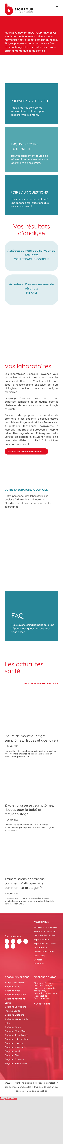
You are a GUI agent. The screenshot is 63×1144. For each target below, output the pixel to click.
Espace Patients (42, 939)
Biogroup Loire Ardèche (17, 1039)
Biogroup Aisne (12, 986)
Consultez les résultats (45, 935)
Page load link (8, 1098)
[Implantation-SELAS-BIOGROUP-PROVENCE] (31, 326)
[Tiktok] (25, 941)
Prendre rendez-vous (44, 931)
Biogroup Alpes (12, 990)
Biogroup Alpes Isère (15, 994)
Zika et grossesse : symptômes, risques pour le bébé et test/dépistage (29, 809)
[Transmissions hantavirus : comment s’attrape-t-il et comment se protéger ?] (31, 854)
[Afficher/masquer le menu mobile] (57, 5)
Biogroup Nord (12, 1051)
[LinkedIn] (19, 941)
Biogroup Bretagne (14, 1014)
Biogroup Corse (13, 1027)
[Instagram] (13, 946)
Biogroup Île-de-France (16, 1035)
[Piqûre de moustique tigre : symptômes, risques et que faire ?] (31, 712)
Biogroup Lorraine (14, 1043)
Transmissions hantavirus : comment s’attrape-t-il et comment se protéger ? (25, 883)
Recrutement (40, 947)
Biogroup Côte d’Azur (15, 1031)
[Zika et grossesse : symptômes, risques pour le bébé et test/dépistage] (31, 781)
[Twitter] (13, 941)
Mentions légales (23, 1082)
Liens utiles (39, 955)
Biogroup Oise (12, 1055)
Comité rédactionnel (44, 951)
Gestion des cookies (37, 1091)
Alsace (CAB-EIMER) (14, 982)
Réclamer (39, 963)
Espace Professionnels (45, 943)
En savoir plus (43, 1003)
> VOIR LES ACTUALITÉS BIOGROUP (40, 683)
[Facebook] (7, 941)
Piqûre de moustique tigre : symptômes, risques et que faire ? (31, 738)
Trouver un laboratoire (45, 927)
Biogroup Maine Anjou (16, 1047)
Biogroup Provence (14, 1059)
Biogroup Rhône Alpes (16, 1063)
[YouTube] (7, 946)
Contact (38, 959)
